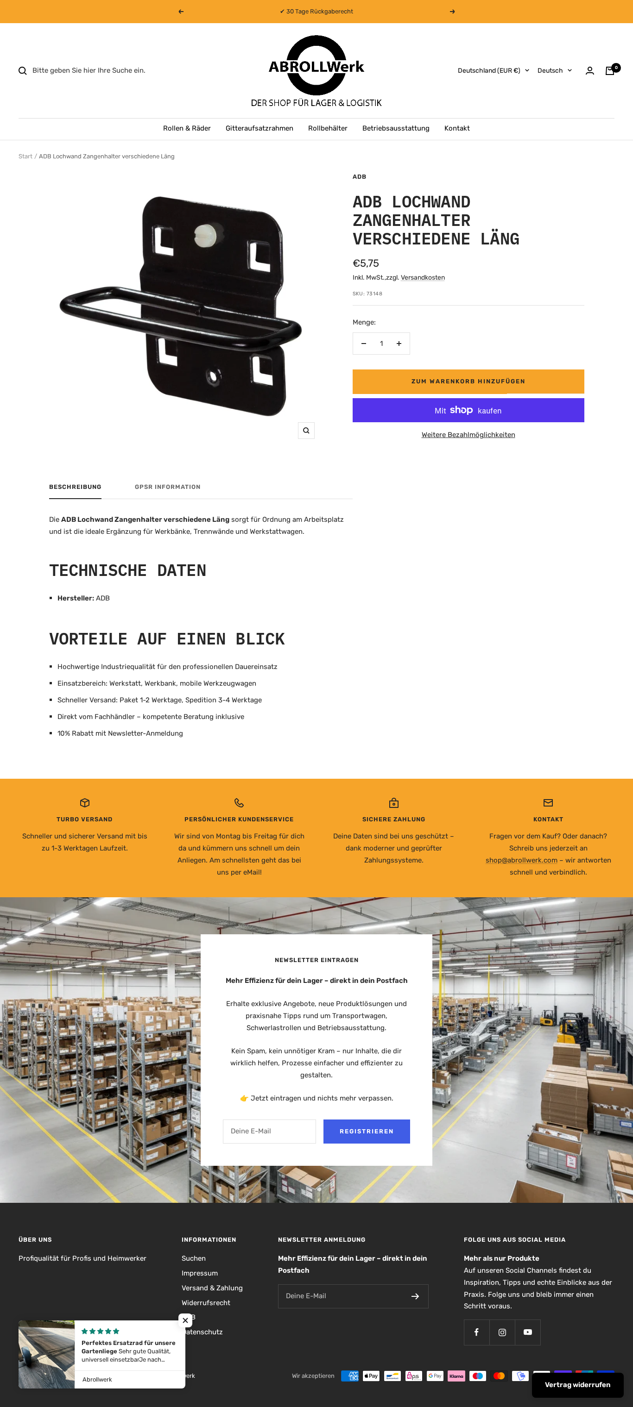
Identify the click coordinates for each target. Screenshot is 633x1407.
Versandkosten (423, 277)
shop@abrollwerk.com (521, 860)
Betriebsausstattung (396, 128)
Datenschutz (202, 1332)
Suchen (194, 1258)
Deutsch (550, 71)
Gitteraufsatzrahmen (259, 128)
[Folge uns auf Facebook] (476, 1332)
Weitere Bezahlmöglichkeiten (468, 435)
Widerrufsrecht (206, 1303)
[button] (185, 1320)
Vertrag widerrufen (578, 1385)
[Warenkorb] (609, 71)
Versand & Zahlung (212, 1288)
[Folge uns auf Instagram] (502, 1332)
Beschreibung (75, 486)
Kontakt (457, 128)
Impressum (200, 1273)
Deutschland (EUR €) (489, 71)
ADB (360, 176)
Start (25, 156)
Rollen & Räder (187, 128)
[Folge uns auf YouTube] (527, 1332)
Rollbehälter (328, 128)
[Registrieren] (415, 1296)
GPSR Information (168, 486)
